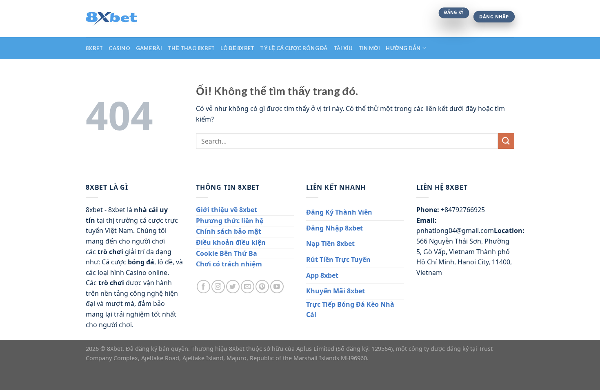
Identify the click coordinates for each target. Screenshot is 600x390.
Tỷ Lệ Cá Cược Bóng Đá (293, 48)
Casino (119, 48)
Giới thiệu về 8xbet (226, 209)
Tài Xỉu (343, 48)
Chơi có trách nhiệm (229, 263)
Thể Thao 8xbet (191, 48)
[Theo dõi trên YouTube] (277, 286)
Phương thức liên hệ (229, 220)
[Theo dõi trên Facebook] (203, 286)
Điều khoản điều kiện (231, 242)
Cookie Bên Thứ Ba (226, 253)
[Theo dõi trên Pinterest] (262, 286)
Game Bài (149, 48)
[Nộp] (506, 141)
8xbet (94, 48)
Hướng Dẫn (403, 48)
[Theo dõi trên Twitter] (233, 286)
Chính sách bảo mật (228, 231)
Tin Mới (369, 48)
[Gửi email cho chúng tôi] (247, 286)
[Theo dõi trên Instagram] (218, 286)
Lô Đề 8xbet (237, 48)
